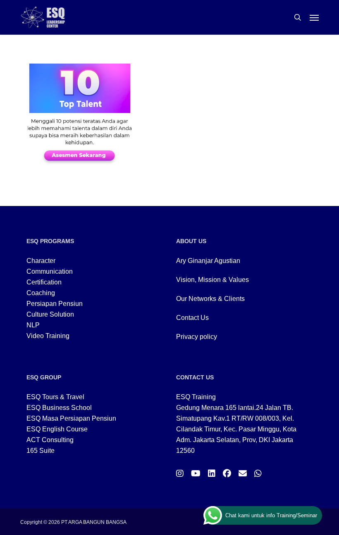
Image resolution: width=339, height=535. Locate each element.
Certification (44, 282)
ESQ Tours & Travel (55, 396)
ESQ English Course (57, 429)
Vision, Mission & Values (212, 279)
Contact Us (192, 317)
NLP (33, 325)
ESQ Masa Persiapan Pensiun (71, 418)
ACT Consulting (50, 439)
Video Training (47, 335)
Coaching (40, 292)
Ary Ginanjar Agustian (208, 260)
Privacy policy (196, 336)
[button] (314, 17)
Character (40, 260)
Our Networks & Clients (210, 298)
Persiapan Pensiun (54, 303)
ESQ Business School (59, 407)
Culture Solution (50, 314)
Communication (49, 271)
